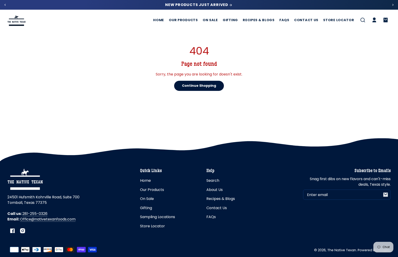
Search (212, 180)
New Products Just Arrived (197, 5)
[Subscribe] (385, 195)
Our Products (152, 189)
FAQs (211, 216)
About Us (214, 189)
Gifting (146, 208)
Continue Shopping (199, 85)
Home (145, 180)
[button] (363, 20)
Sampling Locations (157, 216)
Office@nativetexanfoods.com (48, 219)
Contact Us (216, 208)
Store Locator (152, 226)
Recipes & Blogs (220, 198)
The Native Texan (341, 250)
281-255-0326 (34, 213)
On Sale (147, 198)
